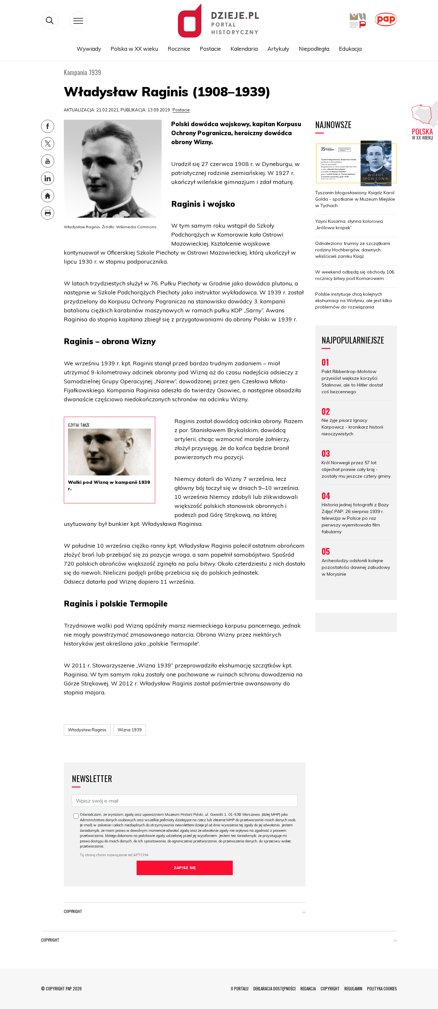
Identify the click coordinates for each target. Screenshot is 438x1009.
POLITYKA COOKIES (382, 988)
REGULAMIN (353, 988)
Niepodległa (314, 48)
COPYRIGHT (330, 988)
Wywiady (89, 48)
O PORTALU (239, 988)
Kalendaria (244, 48)
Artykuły (278, 48)
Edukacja (350, 48)
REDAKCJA (308, 988)
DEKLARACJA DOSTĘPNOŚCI (274, 988)
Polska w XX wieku (134, 48)
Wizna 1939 (130, 729)
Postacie (210, 48)
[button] (304, 912)
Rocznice (179, 48)
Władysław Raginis (87, 729)
